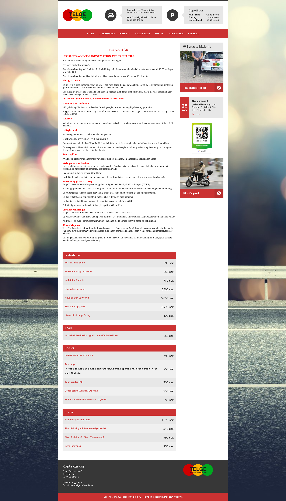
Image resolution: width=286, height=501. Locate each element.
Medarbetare (142, 33)
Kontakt (160, 33)
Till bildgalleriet (194, 88)
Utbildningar (107, 33)
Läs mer (196, 114)
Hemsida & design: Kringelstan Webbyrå (162, 497)
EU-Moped (191, 193)
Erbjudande (176, 33)
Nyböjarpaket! (200, 101)
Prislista (124, 33)
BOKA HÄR (119, 50)
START (90, 33)
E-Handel (193, 33)
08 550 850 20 (136, 20)
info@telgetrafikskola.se (142, 17)
